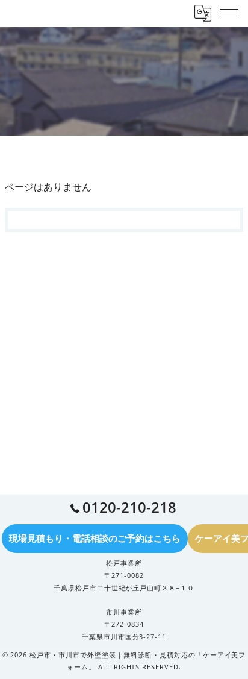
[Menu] (229, 13)
